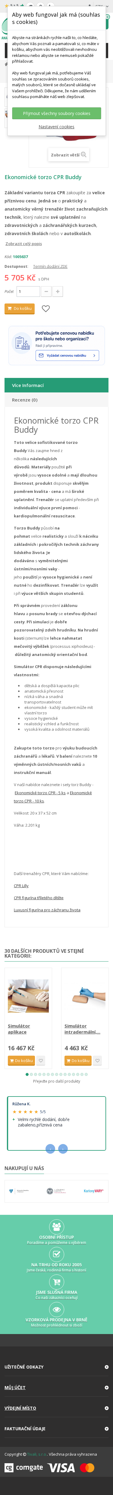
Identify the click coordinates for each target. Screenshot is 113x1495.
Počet (9, 291)
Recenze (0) (24, 400)
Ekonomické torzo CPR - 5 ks (40, 792)
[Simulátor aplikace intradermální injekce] (28, 996)
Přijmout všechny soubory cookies (56, 113)
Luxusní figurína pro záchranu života (47, 910)
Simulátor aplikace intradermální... (25, 1029)
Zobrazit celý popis (8, 243)
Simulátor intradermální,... (82, 1029)
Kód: (8, 256)
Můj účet (15, 1387)
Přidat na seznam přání (40, 1061)
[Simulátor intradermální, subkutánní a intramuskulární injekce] (84, 996)
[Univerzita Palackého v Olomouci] (19, 1191)
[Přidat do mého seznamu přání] (46, 309)
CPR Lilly (21, 885)
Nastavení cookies (56, 127)
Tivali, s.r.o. (37, 1454)
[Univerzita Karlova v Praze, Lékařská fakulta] (56, 1191)
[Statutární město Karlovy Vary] (93, 1191)
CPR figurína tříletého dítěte (39, 897)
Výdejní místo (20, 1408)
